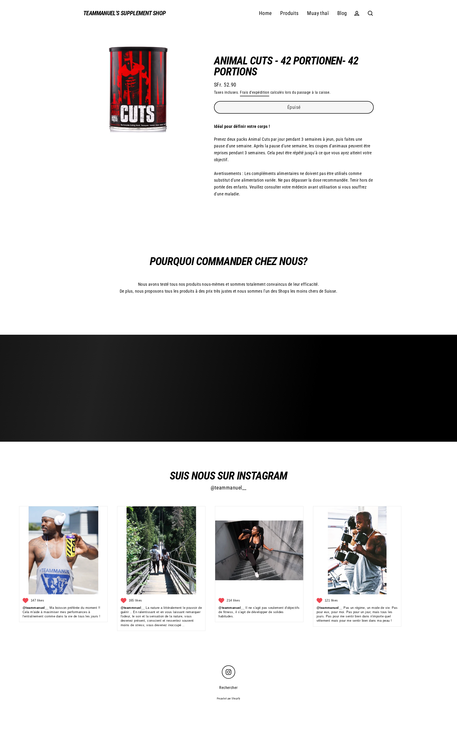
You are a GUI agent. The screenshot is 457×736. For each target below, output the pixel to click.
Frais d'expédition (254, 92)
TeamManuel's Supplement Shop (124, 13)
